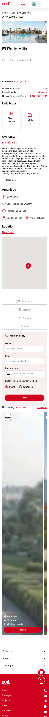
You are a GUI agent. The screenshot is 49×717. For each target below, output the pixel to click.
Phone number (12, 368)
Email (7, 356)
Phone (12, 386)
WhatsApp (28, 386)
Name (8, 343)
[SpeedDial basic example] (41, 672)
